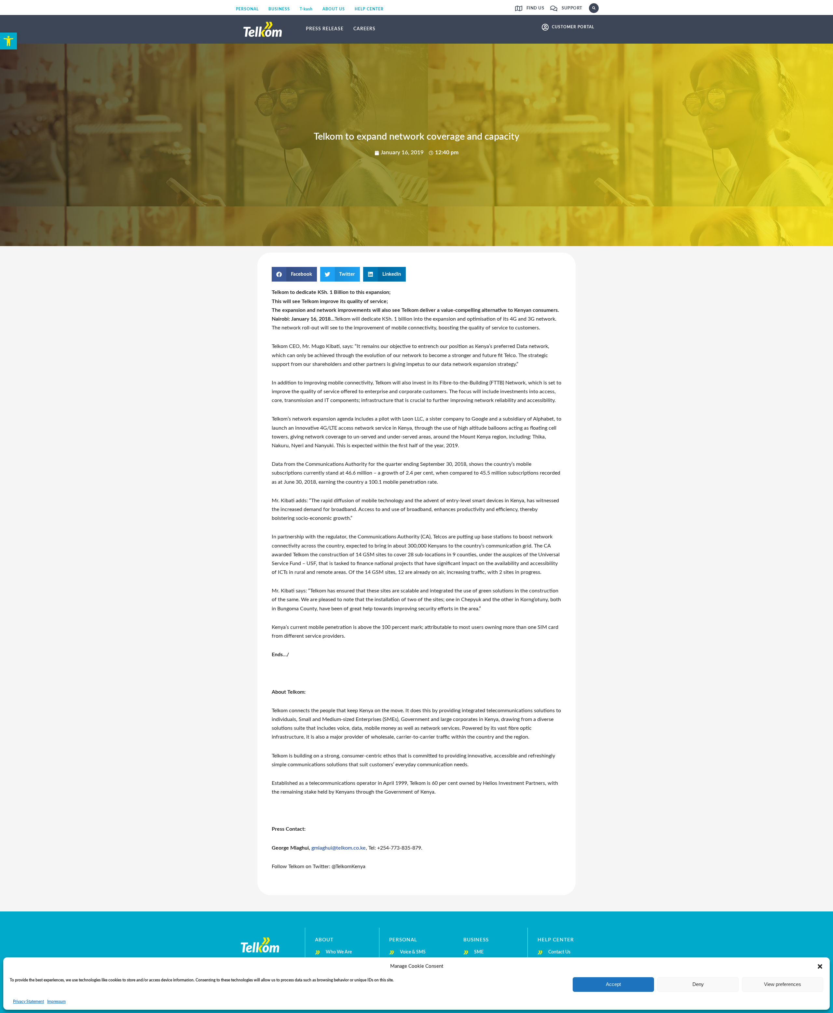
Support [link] (572, 8)
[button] (820, 966)
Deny (698, 984)
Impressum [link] (56, 1002)
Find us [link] (535, 8)
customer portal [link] (573, 27)
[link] (8, 41)
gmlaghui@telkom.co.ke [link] (338, 848)
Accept (613, 984)
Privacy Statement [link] (28, 1002)
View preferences (782, 984)
